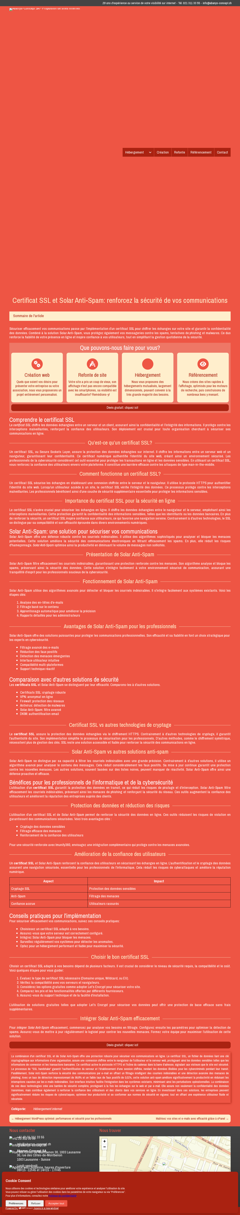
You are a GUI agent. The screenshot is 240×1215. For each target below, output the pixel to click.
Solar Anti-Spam (71, 332)
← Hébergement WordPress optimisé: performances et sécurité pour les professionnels (61, 1118)
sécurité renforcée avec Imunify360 (46, 844)
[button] (165, 1165)
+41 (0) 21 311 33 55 (30, 1137)
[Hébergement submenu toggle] (150, 152)
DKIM (23, 713)
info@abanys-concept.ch (217, 3)
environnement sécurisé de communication (178, 567)
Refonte (179, 152)
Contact (222, 152)
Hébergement (134, 152)
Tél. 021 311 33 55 (189, 3)
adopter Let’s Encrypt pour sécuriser (101, 986)
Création (163, 152)
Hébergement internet (47, 1108)
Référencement (201, 152)
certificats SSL (26, 684)
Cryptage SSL (20, 888)
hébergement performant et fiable (63, 945)
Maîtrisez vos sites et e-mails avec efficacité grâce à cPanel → (192, 1118)
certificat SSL (125, 328)
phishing (195, 332)
